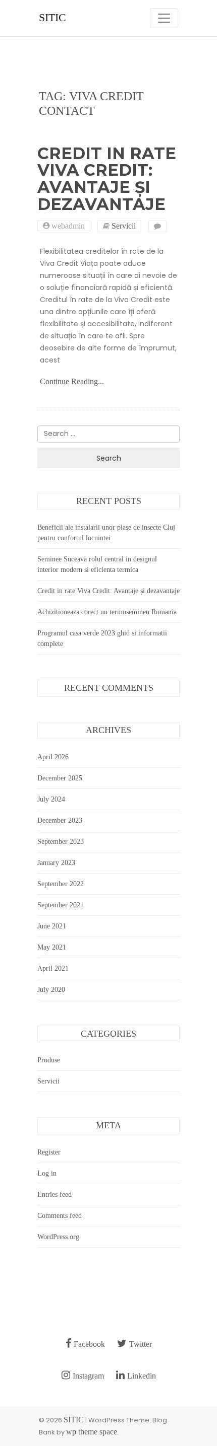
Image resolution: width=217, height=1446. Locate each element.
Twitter (140, 1344)
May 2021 (51, 947)
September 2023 (60, 841)
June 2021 (51, 926)
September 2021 (60, 905)
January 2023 (56, 862)
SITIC (52, 18)
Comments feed (59, 1215)
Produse (48, 1060)
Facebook (89, 1344)
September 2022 (60, 884)
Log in (47, 1173)
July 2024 (51, 799)
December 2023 (59, 820)
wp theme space (91, 1431)
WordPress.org (58, 1237)
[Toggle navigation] (164, 18)
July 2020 (51, 989)
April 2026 (53, 757)
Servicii (124, 226)
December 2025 (59, 778)
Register (49, 1152)
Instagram (88, 1375)
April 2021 (53, 968)
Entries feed (54, 1194)
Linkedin (141, 1375)
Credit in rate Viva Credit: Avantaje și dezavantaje (106, 178)
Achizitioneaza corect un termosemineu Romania (107, 612)
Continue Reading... (72, 381)
